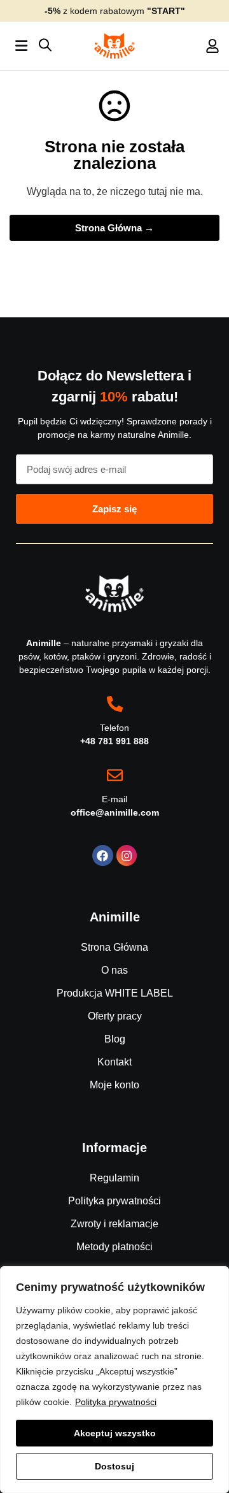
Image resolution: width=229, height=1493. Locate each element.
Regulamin (114, 1177)
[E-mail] (115, 775)
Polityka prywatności (115, 1402)
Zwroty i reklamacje (114, 1223)
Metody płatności (114, 1246)
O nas (114, 970)
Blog (114, 1039)
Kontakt (114, 1062)
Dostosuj (114, 1466)
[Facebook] (102, 855)
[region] (114, 1379)
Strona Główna (114, 947)
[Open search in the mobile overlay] (45, 46)
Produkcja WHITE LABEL (115, 993)
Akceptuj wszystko (115, 1433)
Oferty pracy (115, 1016)
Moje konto (114, 1084)
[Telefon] (115, 704)
